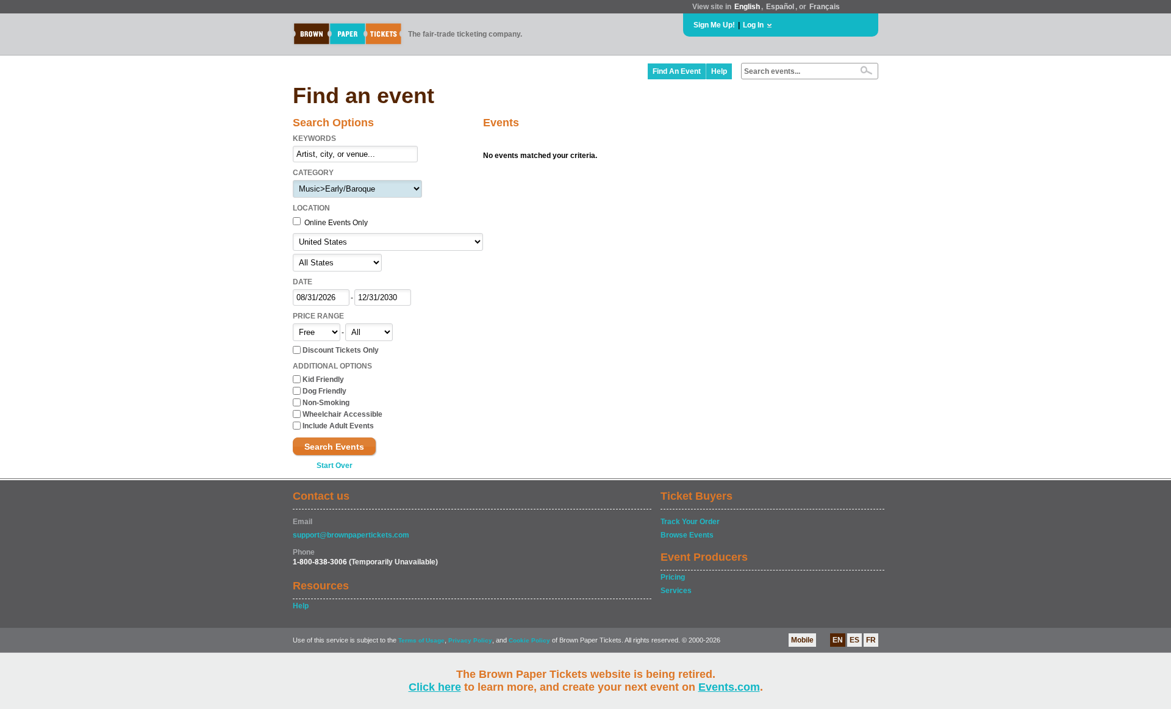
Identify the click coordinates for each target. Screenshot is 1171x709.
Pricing (673, 577)
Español (780, 6)
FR (871, 640)
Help (719, 71)
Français (824, 6)
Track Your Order (690, 521)
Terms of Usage (421, 640)
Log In (753, 25)
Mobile (802, 640)
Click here (435, 687)
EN (838, 640)
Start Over (335, 465)
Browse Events (687, 535)
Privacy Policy (470, 640)
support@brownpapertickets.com (351, 535)
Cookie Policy (529, 640)
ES (854, 640)
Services (676, 590)
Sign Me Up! (714, 25)
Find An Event (677, 71)
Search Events (334, 447)
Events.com (729, 687)
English (747, 6)
